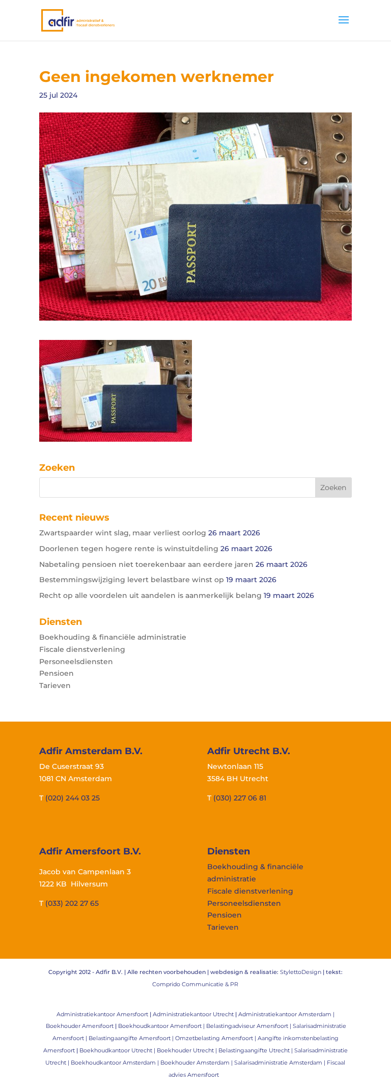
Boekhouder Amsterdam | (197, 1062)
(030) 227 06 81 (239, 798)
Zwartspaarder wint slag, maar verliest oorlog (122, 532)
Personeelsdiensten (76, 661)
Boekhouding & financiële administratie (112, 637)
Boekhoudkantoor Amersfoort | (162, 1025)
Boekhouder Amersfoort (80, 1025)
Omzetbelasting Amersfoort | (216, 1038)
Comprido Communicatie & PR (195, 984)
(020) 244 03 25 (72, 798)
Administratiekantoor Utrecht (193, 1014)
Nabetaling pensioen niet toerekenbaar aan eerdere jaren (146, 564)
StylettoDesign (300, 972)
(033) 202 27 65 (72, 903)
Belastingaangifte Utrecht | (256, 1050)
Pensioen (56, 673)
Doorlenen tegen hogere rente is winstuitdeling (128, 548)
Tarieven (55, 685)
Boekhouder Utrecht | (187, 1050)
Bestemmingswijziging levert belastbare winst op (131, 579)
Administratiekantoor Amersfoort (102, 1014)
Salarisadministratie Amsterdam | (280, 1062)
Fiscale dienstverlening (82, 649)
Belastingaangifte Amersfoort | (132, 1038)
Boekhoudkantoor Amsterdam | (115, 1062)
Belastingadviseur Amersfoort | (249, 1025)
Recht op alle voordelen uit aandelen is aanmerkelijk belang (150, 595)
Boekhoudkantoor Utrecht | (118, 1050)
